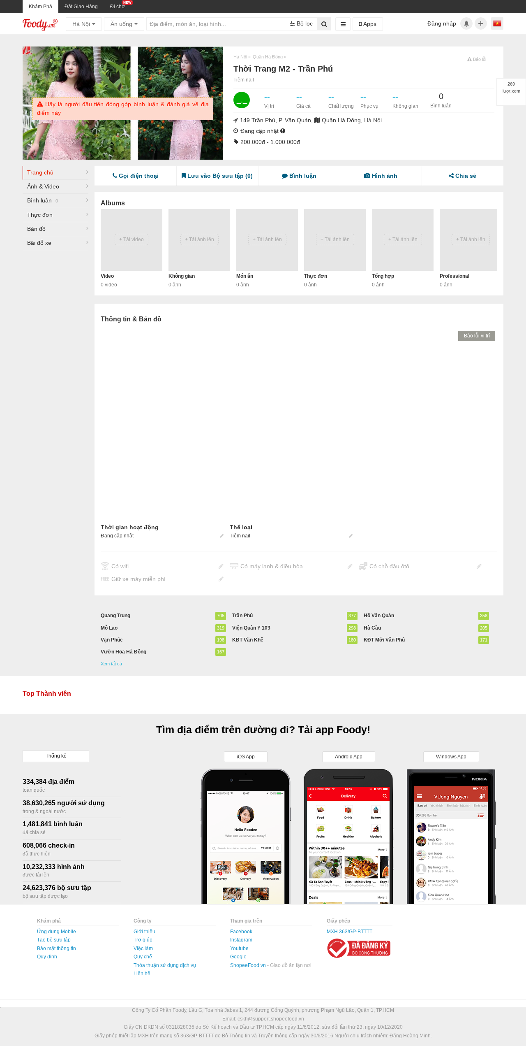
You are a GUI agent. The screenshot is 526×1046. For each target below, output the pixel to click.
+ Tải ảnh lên (199, 239)
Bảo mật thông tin (56, 948)
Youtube (239, 948)
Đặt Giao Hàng (81, 6)
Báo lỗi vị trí (477, 336)
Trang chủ (40, 172)
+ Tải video (131, 239)
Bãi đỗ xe (39, 242)
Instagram (241, 940)
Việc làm (143, 948)
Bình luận (42, 200)
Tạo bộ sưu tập (54, 940)
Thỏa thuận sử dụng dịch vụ (165, 965)
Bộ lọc (304, 23)
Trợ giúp (143, 940)
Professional (454, 276)
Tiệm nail (243, 80)
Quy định (47, 957)
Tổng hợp (383, 276)
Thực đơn (40, 215)
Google (238, 957)
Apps (369, 24)
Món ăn (244, 276)
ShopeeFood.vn (248, 965)
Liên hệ (142, 973)
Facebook (241, 931)
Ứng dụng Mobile (56, 931)
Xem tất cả (111, 663)
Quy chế (143, 957)
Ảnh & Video (43, 186)
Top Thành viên (47, 693)
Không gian (181, 276)
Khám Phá (40, 6)
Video (107, 276)
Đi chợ (117, 6)
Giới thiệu (144, 931)
